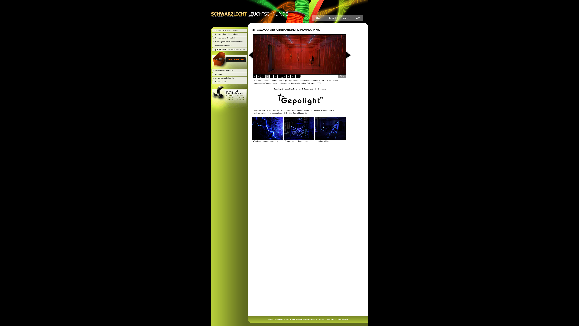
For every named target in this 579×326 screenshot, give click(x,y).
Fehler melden (342, 319)
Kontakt (218, 74)
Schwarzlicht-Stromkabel (226, 38)
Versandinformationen (224, 70)
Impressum (331, 319)
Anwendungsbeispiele (224, 78)
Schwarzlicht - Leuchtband (227, 34)
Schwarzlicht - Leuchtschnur (227, 30)
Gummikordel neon (223, 45)
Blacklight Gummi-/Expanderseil (229, 42)
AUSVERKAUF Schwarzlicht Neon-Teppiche (230, 50)
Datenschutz (220, 82)
